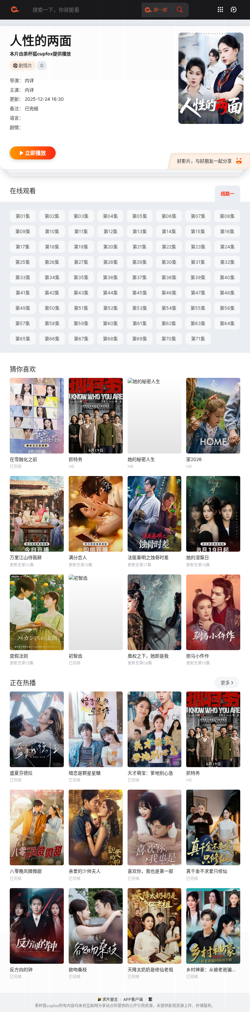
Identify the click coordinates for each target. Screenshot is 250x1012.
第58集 (52, 323)
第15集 (198, 231)
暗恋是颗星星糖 (85, 773)
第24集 (227, 246)
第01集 (23, 216)
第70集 (168, 338)
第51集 (81, 308)
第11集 (81, 231)
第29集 (139, 262)
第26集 (52, 262)
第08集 (227, 216)
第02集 (52, 216)
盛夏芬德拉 (21, 773)
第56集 (227, 308)
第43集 (81, 292)
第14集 (169, 231)
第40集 (227, 277)
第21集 (139, 246)
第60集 (110, 323)
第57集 (22, 323)
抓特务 (75, 459)
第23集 (198, 246)
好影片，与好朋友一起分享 (204, 161)
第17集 (23, 246)
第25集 (22, 262)
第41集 (23, 292)
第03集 (81, 216)
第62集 (168, 323)
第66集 (52, 338)
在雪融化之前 (23, 459)
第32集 (227, 262)
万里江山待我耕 (26, 557)
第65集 (22, 338)
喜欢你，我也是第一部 (150, 871)
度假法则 (19, 656)
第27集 (81, 262)
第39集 (197, 277)
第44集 (110, 292)
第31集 (198, 262)
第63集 (197, 323)
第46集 (168, 292)
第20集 (110, 246)
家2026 (194, 459)
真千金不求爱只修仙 (206, 871)
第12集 (111, 231)
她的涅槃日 (197, 557)
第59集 (81, 323)
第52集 (110, 308)
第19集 (81, 246)
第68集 (110, 338)
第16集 (227, 231)
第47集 (198, 292)
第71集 (198, 338)
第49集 (22, 308)
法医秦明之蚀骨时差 (148, 557)
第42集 (52, 292)
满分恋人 (78, 557)
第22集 (169, 246)
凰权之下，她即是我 (148, 656)
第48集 (227, 292)
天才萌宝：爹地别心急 (150, 773)
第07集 (198, 216)
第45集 (139, 292)
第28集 (110, 262)
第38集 (168, 277)
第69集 (139, 338)
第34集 (52, 277)
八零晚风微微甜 (26, 871)
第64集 (227, 323)
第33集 (22, 277)
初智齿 (75, 656)
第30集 (168, 262)
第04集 (110, 216)
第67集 (81, 338)
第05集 (139, 216)
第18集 (52, 246)
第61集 (139, 323)
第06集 (168, 216)
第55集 (197, 308)
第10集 (52, 231)
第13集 (139, 231)
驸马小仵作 (197, 656)
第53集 (139, 308)
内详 (29, 80)
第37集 (139, 277)
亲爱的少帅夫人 (85, 871)
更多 (225, 682)
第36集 (110, 277)
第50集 (52, 308)
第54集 (168, 308)
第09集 (22, 231)
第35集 (81, 277)
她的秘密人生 (141, 459)
